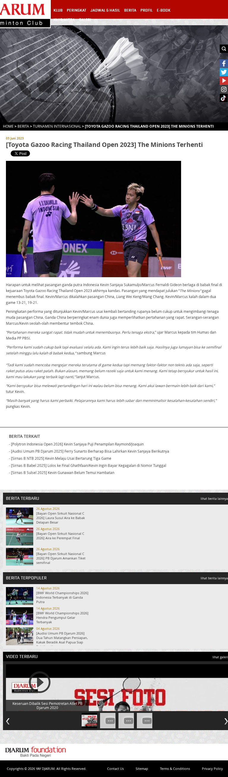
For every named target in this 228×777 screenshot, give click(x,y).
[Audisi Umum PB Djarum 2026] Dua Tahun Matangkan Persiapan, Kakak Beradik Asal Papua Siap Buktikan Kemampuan (62, 640)
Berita (23, 126)
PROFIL (146, 10)
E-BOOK (163, 10)
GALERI (85, 20)
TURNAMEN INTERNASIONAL (57, 126)
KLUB (58, 10)
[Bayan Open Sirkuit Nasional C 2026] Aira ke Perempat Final (60, 535)
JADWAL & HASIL (105, 10)
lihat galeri (220, 657)
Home (8, 126)
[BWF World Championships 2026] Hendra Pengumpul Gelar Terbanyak (62, 617)
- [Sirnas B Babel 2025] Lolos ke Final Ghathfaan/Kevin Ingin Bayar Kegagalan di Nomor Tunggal (87, 465)
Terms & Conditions (175, 768)
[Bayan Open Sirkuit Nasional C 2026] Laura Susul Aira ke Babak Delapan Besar (60, 517)
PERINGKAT (76, 10)
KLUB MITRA (64, 20)
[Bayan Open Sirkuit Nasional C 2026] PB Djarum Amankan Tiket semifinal (61, 558)
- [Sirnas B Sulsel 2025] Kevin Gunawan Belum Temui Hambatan (61, 472)
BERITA (130, 10)
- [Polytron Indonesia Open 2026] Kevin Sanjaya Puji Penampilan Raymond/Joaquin (76, 444)
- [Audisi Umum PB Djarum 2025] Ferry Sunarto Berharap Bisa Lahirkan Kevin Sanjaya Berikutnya (89, 451)
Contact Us (115, 768)
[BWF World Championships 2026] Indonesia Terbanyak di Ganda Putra (62, 597)
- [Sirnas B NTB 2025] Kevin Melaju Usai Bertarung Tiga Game (60, 458)
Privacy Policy (212, 768)
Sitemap (142, 768)
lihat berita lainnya (214, 499)
